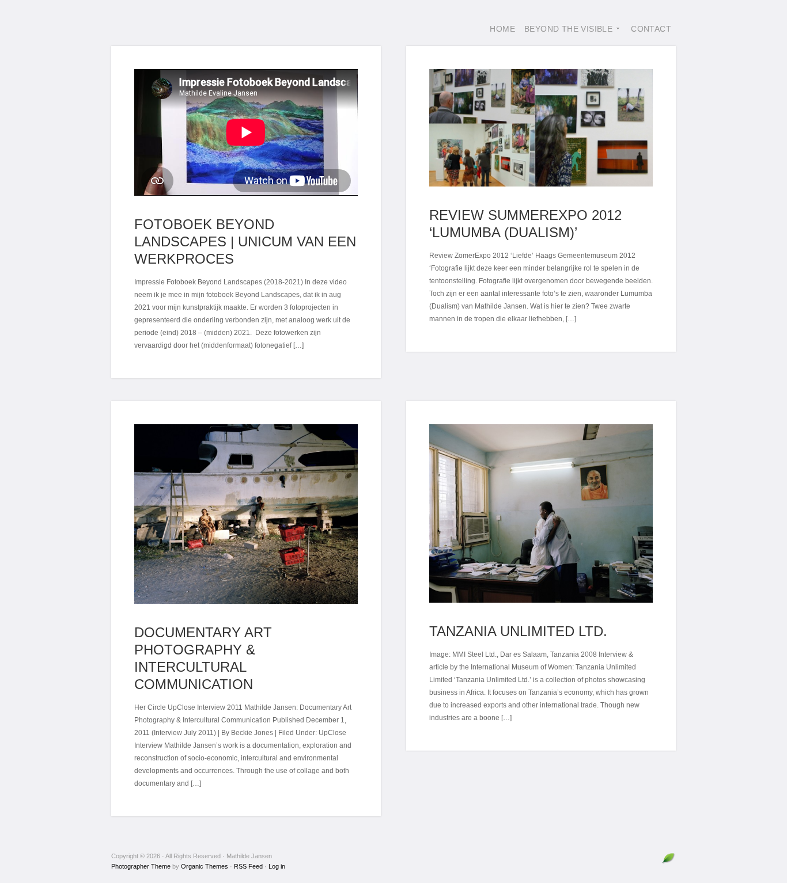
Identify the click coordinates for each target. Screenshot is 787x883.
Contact (651, 28)
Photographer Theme (141, 866)
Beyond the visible (566, 35)
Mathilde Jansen (197, 29)
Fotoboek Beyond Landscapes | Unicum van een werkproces (245, 241)
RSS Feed (248, 866)
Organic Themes (204, 866)
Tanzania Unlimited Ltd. (518, 631)
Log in (276, 866)
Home (502, 28)
